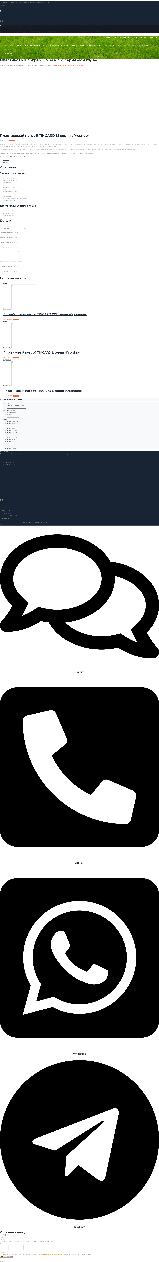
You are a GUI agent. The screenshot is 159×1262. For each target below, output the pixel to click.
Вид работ (3, 1239)
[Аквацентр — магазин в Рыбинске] (79, 26)
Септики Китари (11, 428)
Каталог (143, 37)
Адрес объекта (4, 1244)
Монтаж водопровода (46, 1241)
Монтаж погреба (19, 1241)
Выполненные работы (128, 37)
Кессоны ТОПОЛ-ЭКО (13, 417)
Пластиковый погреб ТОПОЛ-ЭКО (16, 408)
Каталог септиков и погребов (136, 45)
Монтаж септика (7, 1241)
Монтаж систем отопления (35, 45)
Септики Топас (11, 423)
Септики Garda (11, 435)
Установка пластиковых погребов (63, 45)
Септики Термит (11, 446)
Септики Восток (11, 448)
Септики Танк (10, 441)
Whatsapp (79, 1053)
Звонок (79, 862)
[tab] (81, 160)
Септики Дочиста (12, 443)
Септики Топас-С (12, 437)
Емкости (9, 414)
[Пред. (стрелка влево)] (0, 1261)
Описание (6, 160)
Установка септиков (13, 45)
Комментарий (4, 1250)
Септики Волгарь (12, 430)
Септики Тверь (11, 439)
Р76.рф (13, 518)
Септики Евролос (12, 426)
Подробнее (7, 283)
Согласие (3, 1252)
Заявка (79, 672)
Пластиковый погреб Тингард (16, 156)
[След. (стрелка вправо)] (2, 1261)
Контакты (154, 37)
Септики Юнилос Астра (13, 421)
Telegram (79, 1226)
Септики (6, 419)
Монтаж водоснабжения (90, 45)
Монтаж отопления (32, 1241)
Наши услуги (111, 37)
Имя (1, 1235)
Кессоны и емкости (10, 410)
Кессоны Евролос (12, 412)
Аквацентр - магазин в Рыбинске (14, 524)
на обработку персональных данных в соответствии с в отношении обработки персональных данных (46, 1254)
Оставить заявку (5, 23)
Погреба (6, 403)
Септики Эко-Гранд (12, 432)
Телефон (3, 1237)
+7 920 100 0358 (10, 495)
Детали (5, 162)
